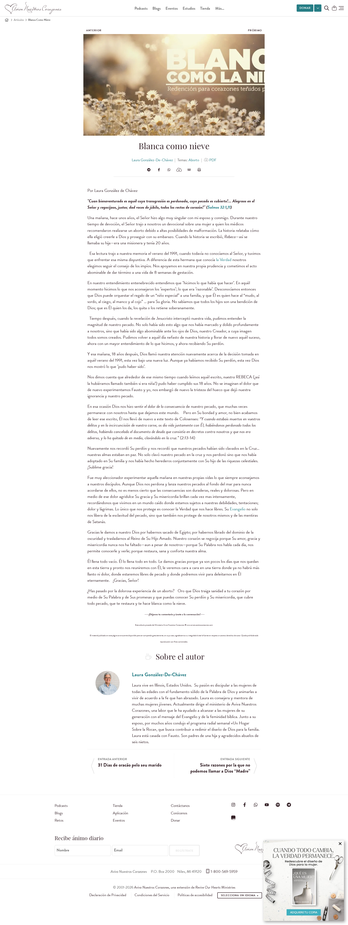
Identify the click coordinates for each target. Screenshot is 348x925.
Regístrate (185, 851)
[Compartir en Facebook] (159, 170)
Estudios (189, 8)
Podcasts (141, 8)
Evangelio (237, 509)
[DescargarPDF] (179, 170)
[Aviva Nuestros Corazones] (33, 8)
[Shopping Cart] (334, 8)
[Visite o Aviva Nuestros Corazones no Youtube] (266, 804)
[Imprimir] (199, 170)
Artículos (19, 20)
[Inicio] (6, 20)
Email (118, 850)
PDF (212, 160)
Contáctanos (180, 805)
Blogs (156, 8)
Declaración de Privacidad (107, 895)
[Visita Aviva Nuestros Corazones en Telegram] (289, 804)
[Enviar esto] (189, 170)
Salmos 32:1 (217, 207)
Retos (59, 820)
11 (229, 207)
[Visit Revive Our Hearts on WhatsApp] (255, 804)
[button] (341, 8)
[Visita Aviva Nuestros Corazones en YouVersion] (233, 817)
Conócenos (179, 813)
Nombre (63, 850)
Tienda (205, 8)
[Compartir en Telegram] (149, 170)
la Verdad (223, 259)
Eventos (172, 8)
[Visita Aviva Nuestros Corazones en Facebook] (244, 804)
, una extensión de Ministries (184, 887)
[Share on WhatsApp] (169, 170)
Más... (219, 8)
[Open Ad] (303, 880)
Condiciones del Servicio (152, 895)
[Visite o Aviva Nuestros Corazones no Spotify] (277, 804)
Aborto (193, 160)
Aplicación (120, 813)
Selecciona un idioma (238, 895)
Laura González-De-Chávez (152, 160)
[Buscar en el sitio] (326, 8)
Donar (305, 8)
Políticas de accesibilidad (195, 895)
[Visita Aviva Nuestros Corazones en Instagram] (233, 804)
